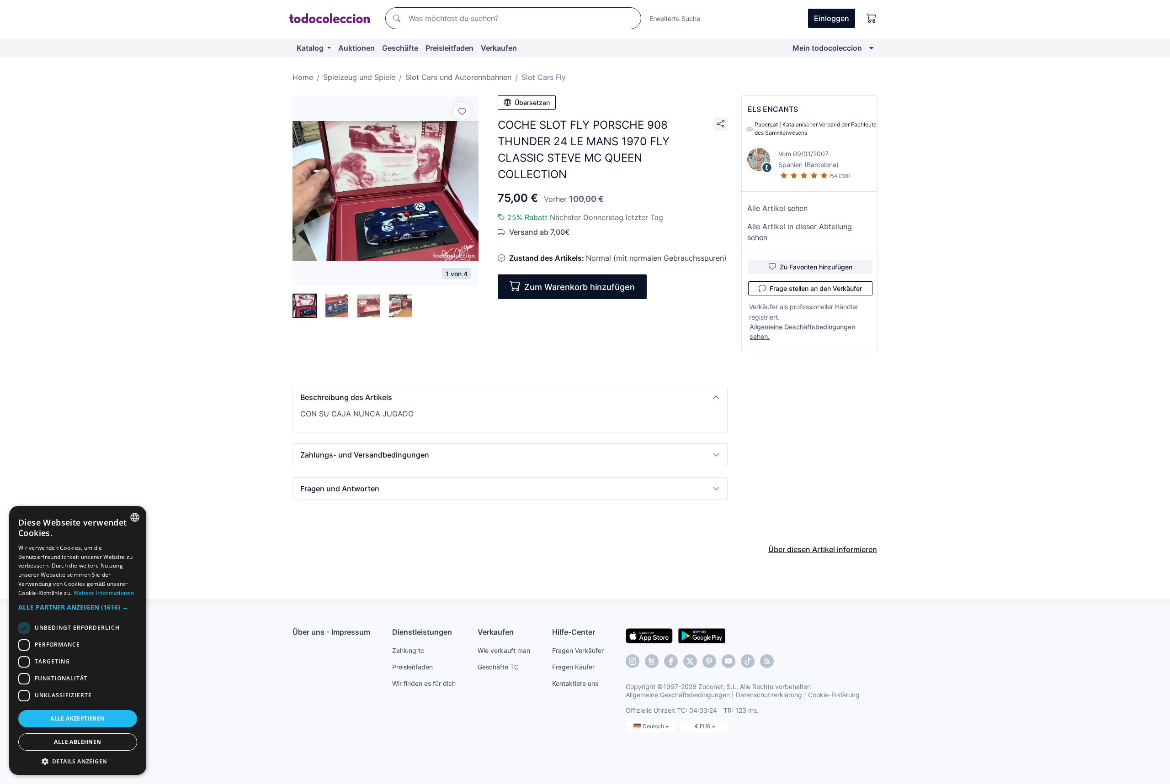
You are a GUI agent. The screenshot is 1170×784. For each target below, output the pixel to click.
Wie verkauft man (504, 650)
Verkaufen (499, 48)
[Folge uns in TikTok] (748, 661)
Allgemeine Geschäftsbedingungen (678, 695)
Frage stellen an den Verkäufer (816, 288)
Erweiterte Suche (674, 18)
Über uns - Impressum (331, 632)
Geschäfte (400, 48)
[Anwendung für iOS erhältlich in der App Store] (649, 635)
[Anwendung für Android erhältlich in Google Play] (701, 635)
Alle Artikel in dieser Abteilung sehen (799, 232)
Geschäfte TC (498, 667)
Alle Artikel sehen (777, 208)
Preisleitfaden (449, 48)
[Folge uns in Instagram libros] (652, 661)
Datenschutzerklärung (769, 695)
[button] (510, 397)
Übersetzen (532, 102)
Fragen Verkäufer (578, 650)
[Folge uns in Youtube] (728, 661)
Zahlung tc (408, 650)
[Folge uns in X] (690, 661)
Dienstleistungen (422, 632)
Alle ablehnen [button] (77, 742)
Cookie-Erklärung (834, 695)
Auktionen (356, 48)
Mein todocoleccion (827, 48)
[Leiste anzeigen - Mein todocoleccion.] (871, 48)
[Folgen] (462, 111)
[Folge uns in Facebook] (671, 661)
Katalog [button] (311, 48)
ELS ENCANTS (773, 109)
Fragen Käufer (573, 667)
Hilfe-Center (573, 632)
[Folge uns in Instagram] (632, 661)
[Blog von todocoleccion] (767, 661)
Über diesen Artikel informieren (822, 549)
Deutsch (654, 726)
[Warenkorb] (871, 18)
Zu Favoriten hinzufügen (816, 267)
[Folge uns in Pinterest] (709, 661)
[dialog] (77, 640)
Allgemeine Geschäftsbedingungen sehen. (802, 331)
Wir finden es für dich (424, 683)
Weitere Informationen (104, 593)
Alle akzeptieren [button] (77, 718)
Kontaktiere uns (575, 683)
